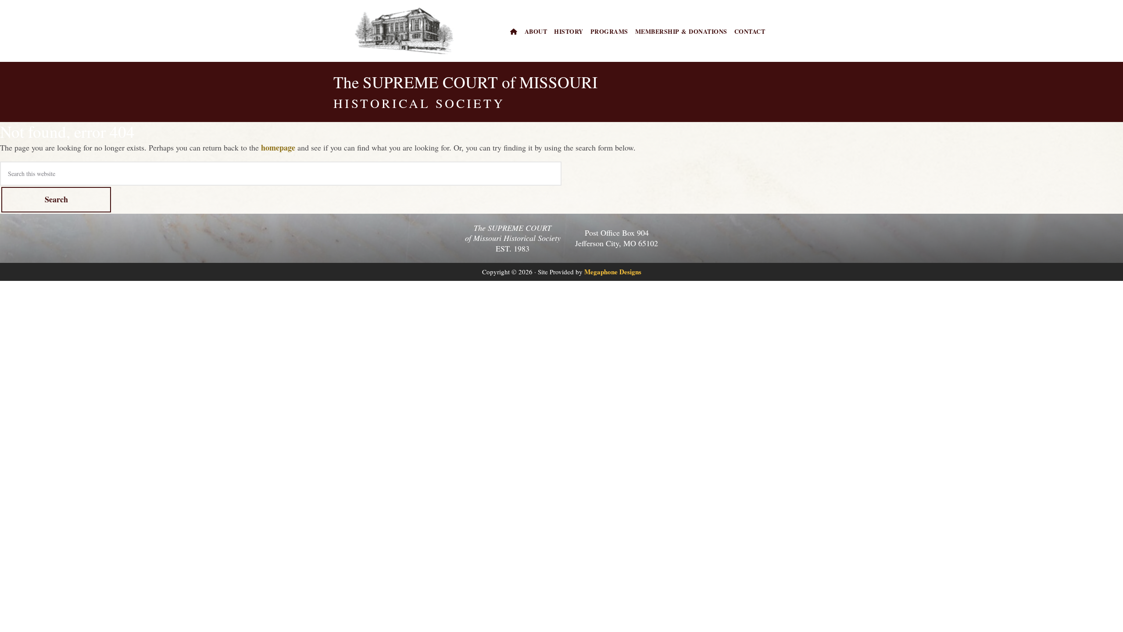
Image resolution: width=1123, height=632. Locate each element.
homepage (278, 147)
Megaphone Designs (612, 271)
